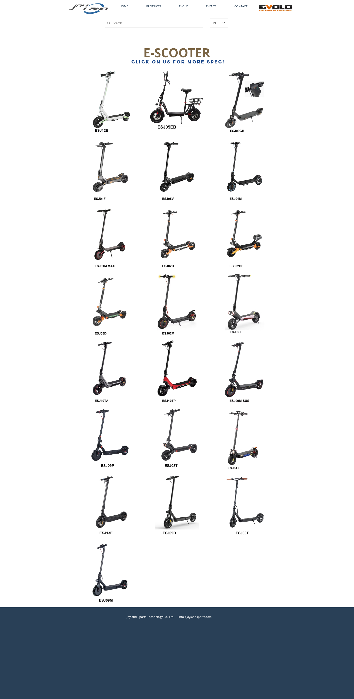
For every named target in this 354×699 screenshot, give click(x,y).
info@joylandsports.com (195, 617)
